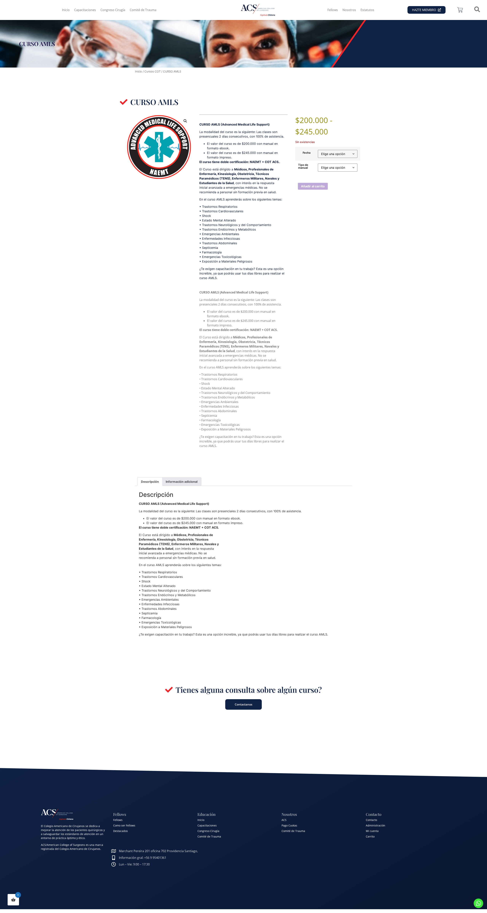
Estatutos (367, 10)
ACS (284, 820)
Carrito (370, 836)
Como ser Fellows (124, 825)
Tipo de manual (303, 166)
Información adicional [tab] (181, 482)
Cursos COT (152, 71)
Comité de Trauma (143, 10)
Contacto (371, 820)
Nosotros (349, 10)
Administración (375, 825)
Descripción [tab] (150, 482)
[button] (185, 121)
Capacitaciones (85, 10)
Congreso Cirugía (112, 10)
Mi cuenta (372, 831)
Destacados (120, 831)
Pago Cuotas (289, 825)
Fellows (332, 10)
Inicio (66, 10)
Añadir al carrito (313, 186)
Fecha (306, 152)
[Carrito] (460, 10)
